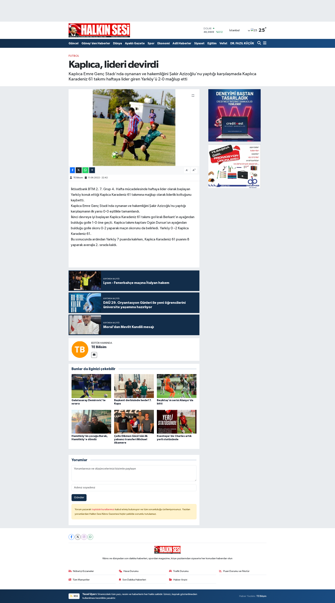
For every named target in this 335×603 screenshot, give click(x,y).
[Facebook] (71, 537)
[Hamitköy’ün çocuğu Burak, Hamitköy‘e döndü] (91, 421)
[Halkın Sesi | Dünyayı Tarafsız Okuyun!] (99, 30)
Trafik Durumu (181, 571)
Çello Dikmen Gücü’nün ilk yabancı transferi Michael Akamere (131, 439)
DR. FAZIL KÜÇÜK (242, 43)
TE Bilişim (261, 596)
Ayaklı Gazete (135, 43)
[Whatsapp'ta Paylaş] (85, 170)
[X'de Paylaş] (79, 170)
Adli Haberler (182, 43)
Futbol (74, 55)
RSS (75, 596)
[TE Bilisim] (80, 349)
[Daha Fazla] (92, 170)
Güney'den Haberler (95, 43)
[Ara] (259, 43)
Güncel (74, 43)
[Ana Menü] (264, 43)
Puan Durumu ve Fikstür (236, 571)
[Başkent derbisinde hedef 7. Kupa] (134, 386)
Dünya (117, 43)
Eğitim (212, 43)
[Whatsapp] (90, 537)
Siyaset (199, 43)
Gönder (79, 497)
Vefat (223, 43)
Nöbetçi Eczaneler (83, 571)
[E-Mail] (94, 355)
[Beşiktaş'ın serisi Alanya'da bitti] (177, 386)
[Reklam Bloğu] (234, 115)
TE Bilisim (78, 178)
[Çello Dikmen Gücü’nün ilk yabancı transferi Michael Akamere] (134, 421)
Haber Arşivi (180, 579)
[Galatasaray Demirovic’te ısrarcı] (91, 386)
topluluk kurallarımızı (103, 509)
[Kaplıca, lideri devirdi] (134, 127)
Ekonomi (163, 43)
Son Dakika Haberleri (134, 579)
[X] (78, 537)
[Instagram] (84, 537)
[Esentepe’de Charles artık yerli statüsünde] (177, 421)
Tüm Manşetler (81, 579)
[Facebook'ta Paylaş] (72, 170)
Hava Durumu (131, 571)
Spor (151, 43)
